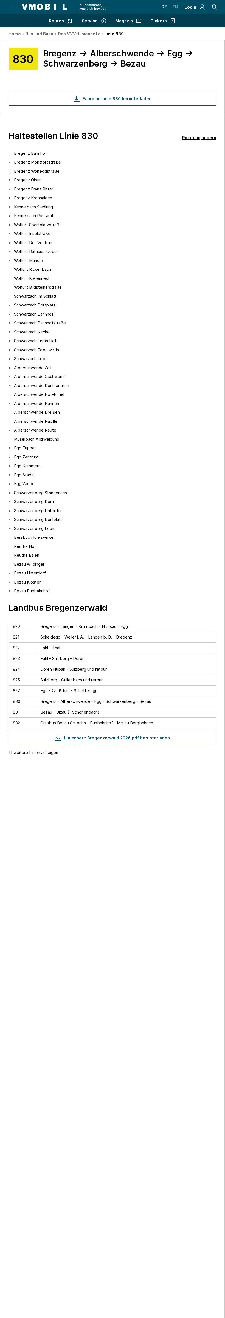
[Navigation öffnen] (9, 7)
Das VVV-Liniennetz (79, 33)
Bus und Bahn (39, 33)
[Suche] (215, 7)
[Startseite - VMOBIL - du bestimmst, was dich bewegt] (64, 7)
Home (15, 33)
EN (175, 6)
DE (164, 6)
